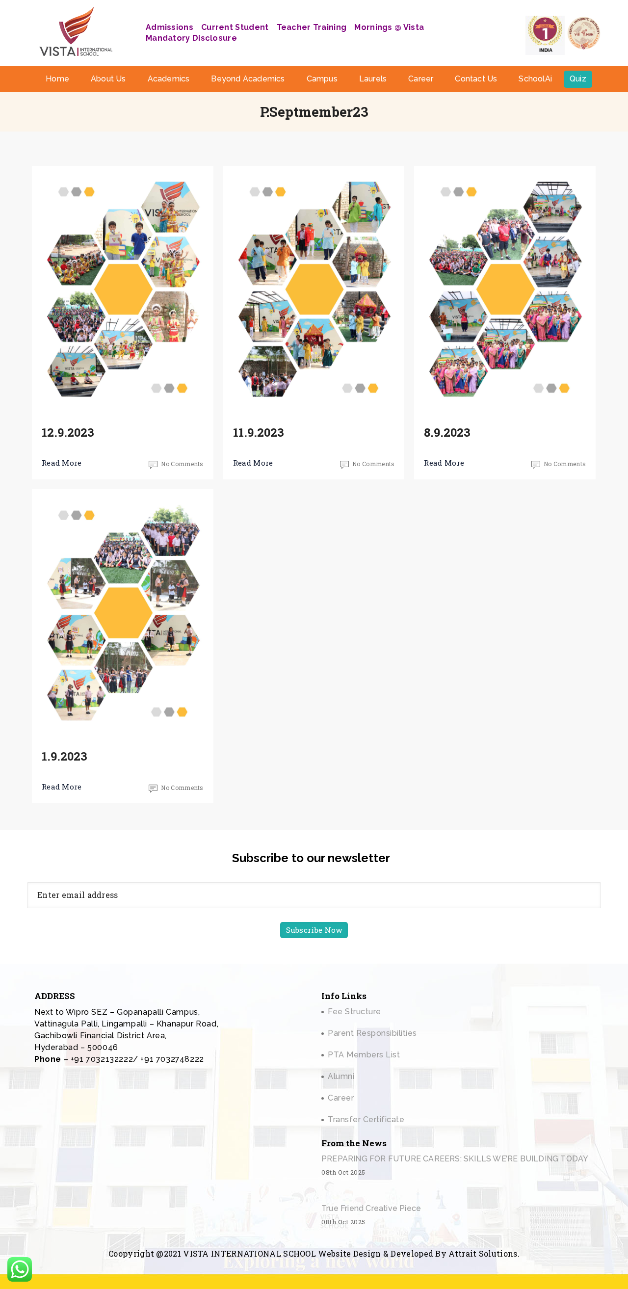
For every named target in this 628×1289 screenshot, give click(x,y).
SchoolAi (535, 78)
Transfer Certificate (366, 1119)
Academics (169, 78)
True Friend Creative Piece (371, 1208)
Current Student (235, 27)
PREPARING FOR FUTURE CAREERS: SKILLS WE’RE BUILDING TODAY (454, 1158)
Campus (322, 78)
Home (57, 78)
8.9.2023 (447, 432)
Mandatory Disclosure (191, 38)
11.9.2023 (258, 432)
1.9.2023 (64, 756)
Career (420, 78)
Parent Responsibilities (372, 1033)
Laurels (373, 78)
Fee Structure (354, 1011)
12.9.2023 (68, 432)
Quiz (578, 78)
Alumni (341, 1076)
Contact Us (476, 78)
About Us (108, 78)
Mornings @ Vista (389, 27)
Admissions (169, 27)
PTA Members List (364, 1054)
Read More (62, 463)
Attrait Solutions (482, 1253)
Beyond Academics (248, 78)
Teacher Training (312, 27)
